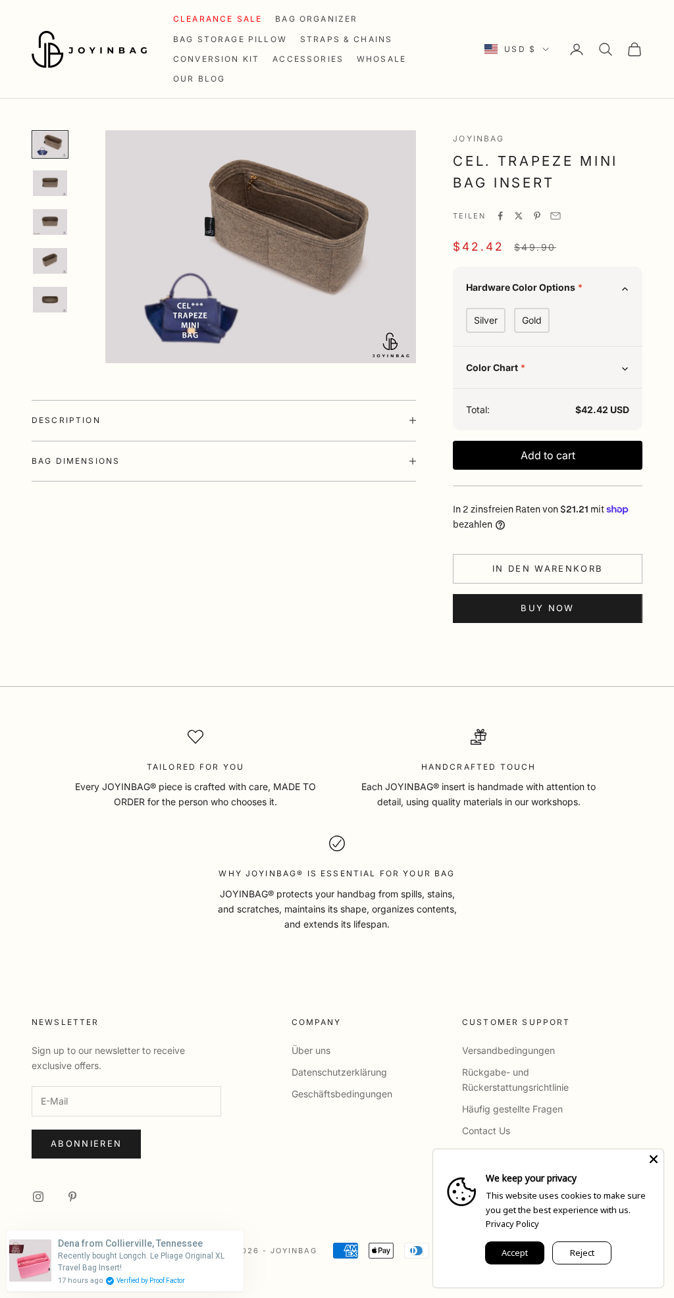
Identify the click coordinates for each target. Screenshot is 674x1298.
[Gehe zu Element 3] (50, 222)
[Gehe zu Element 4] (50, 261)
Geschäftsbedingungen (342, 1093)
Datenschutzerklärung (339, 1072)
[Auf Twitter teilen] (518, 216)
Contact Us (486, 1130)
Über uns (311, 1050)
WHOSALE (381, 59)
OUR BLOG (199, 79)
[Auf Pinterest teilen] (537, 216)
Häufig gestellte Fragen (512, 1108)
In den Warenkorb (547, 568)
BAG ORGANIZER (316, 19)
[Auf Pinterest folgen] (72, 1196)
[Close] (653, 1159)
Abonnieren (86, 1143)
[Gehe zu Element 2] (50, 183)
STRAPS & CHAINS (346, 39)
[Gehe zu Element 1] (50, 144)
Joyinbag (478, 138)
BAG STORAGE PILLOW (230, 39)
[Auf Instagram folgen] (38, 1196)
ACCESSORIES (308, 59)
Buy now (547, 608)
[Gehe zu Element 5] (50, 300)
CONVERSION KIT (216, 59)
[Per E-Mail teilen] (555, 216)
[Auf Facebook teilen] (500, 216)
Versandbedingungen (508, 1050)
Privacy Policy (512, 1224)
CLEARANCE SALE (217, 19)
